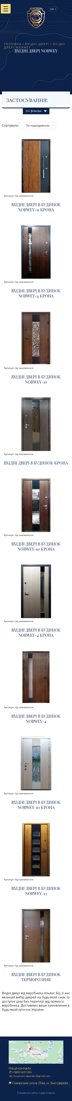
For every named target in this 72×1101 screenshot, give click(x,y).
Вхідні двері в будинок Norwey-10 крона (36, 546)
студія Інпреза (46, 1092)
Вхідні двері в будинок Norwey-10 (36, 379)
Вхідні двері (37, 44)
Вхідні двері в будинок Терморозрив (36, 977)
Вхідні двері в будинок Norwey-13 (36, 891)
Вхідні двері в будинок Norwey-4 (36, 718)
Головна (12, 44)
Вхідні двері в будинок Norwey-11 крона (36, 207)
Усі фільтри (33, 111)
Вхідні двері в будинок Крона (36, 462)
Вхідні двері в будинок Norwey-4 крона (36, 293)
